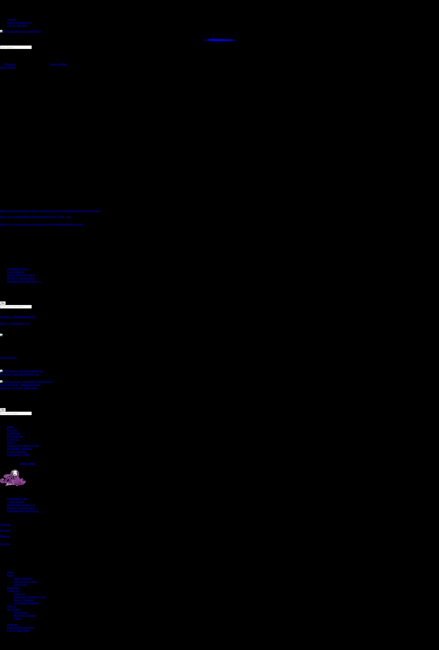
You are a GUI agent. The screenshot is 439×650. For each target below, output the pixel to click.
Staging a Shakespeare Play (15, 323)
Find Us (11, 442)
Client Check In (15, 271)
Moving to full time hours (20, 278)
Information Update (17, 268)
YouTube (5, 543)
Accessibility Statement (19, 448)
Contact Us (13, 439)
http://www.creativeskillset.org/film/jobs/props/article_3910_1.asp (35, 216)
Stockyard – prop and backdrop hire (19, 374)
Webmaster (10, 64)
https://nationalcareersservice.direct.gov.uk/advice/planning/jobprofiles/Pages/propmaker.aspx (50, 210)
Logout (18, 618)
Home (10, 427)
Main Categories (23, 578)
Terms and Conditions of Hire (23, 445)
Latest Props (13, 433)
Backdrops (13, 587)
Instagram (5, 524)
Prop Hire (12, 430)
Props (10, 575)
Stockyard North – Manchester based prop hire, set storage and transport (20, 386)
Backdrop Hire (15, 436)
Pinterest (4, 536)
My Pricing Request (24, 615)
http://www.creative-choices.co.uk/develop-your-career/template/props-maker (41, 224)
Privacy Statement (16, 451)
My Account (13, 609)
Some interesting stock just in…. (24, 281)
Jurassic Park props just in (21, 275)
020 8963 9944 (8, 357)
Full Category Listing (18, 454)
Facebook (5, 530)
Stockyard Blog (58, 64)
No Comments (8, 67)
